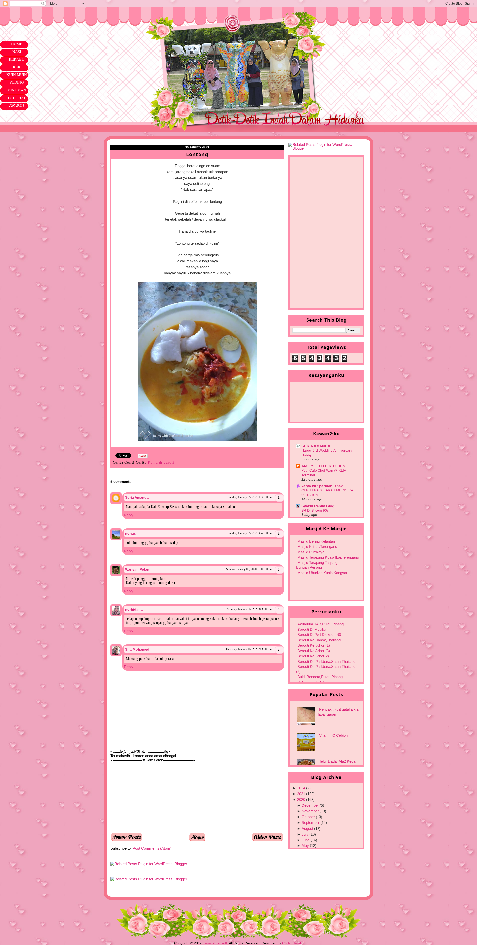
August (307, 828)
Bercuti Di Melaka (311, 629)
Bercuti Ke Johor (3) (313, 651)
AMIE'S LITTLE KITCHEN (323, 466)
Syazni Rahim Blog (317, 506)
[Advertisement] (147, 797)
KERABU (16, 59)
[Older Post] (267, 840)
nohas (130, 533)
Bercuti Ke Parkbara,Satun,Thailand (326, 661)
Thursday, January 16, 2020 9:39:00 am (249, 649)
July (305, 834)
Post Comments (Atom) (152, 848)
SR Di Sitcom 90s (315, 510)
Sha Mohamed (137, 649)
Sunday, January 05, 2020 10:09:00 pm (249, 569)
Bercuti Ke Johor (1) (313, 645)
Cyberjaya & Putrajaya (315, 682)
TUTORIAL (16, 97)
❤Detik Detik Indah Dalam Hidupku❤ (139, 19)
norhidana (134, 609)
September (310, 822)
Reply (128, 515)
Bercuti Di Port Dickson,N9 (319, 634)
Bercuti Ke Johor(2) (313, 656)
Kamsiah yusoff (162, 462)
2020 (301, 799)
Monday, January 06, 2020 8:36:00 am (249, 609)
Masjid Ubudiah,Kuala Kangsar (322, 573)
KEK (17, 66)
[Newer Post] (126, 840)
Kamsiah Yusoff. (215, 943)
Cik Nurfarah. (292, 943)
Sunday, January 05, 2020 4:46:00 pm (250, 533)
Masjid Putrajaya (310, 552)
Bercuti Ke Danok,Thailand (319, 640)
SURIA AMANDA (315, 446)
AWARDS (16, 105)
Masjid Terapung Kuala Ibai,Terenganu (328, 557)
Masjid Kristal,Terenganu (317, 546)
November (310, 811)
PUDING (17, 82)
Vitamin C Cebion (333, 735)
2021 (301, 794)
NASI (16, 51)
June (306, 840)
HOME (16, 43)
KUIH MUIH (16, 74)
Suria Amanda (137, 497)
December (310, 805)
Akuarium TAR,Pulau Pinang (320, 624)
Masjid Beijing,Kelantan (316, 541)
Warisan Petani (137, 569)
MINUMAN (16, 89)
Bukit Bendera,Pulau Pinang (320, 677)
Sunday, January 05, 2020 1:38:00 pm (250, 497)
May (305, 845)
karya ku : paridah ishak (322, 486)
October (308, 817)
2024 (301, 788)
